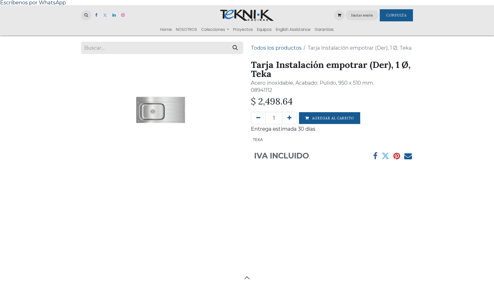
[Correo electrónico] (408, 156)
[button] (86, 15)
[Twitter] (105, 15)
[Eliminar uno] (258, 118)
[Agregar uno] (289, 118)
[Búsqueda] (235, 48)
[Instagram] (123, 15)
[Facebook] (96, 15)
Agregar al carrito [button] (332, 118)
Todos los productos (276, 48)
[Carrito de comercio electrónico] (339, 15)
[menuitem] (166, 29)
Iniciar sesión (362, 15)
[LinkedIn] (114, 15)
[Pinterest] (396, 156)
